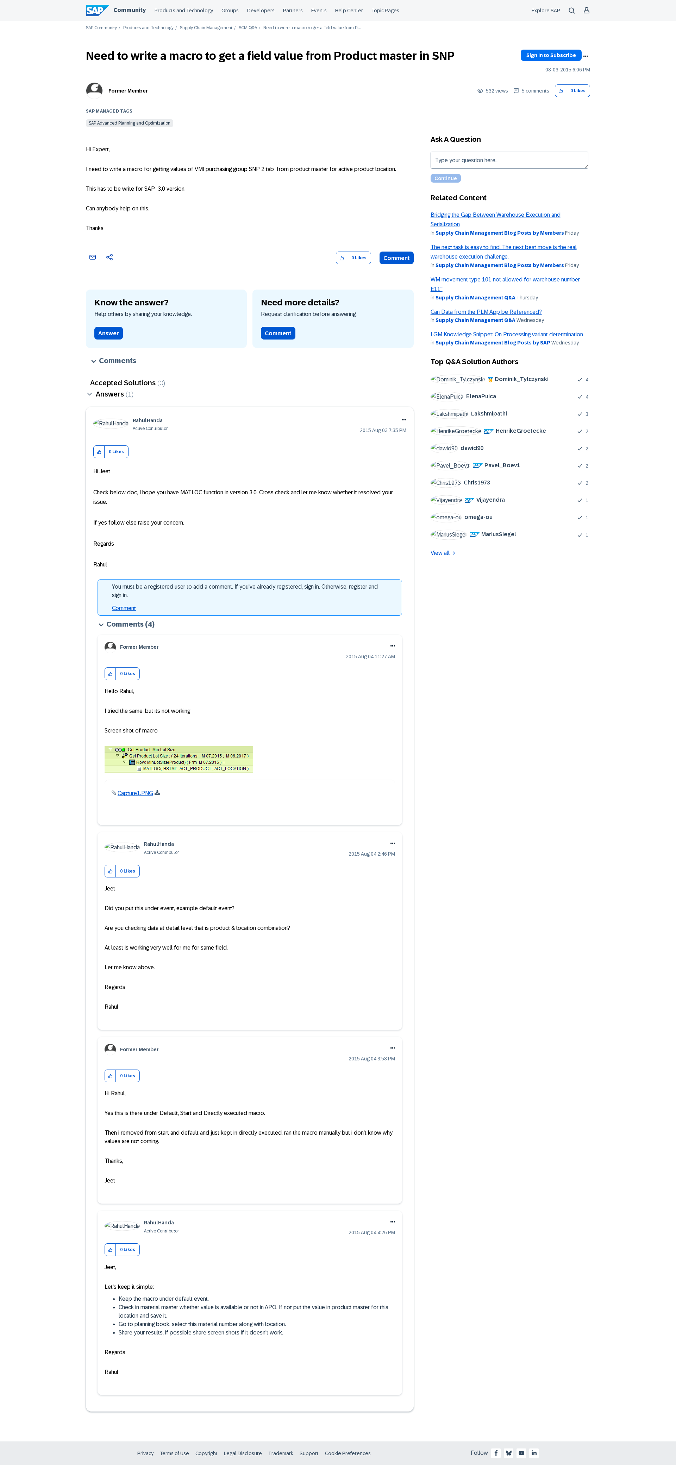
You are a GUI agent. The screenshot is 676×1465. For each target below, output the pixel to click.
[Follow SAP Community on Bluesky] (509, 1453)
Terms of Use (174, 1453)
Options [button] (585, 56)
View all (440, 553)
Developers (261, 10)
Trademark (280, 1453)
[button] (560, 91)
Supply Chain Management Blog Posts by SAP (493, 342)
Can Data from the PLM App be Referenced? (486, 312)
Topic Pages (385, 10)
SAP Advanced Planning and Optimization (129, 123)
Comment (396, 258)
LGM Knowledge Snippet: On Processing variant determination (507, 334)
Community (129, 10)
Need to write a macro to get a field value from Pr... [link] (312, 28)
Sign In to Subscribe (551, 55)
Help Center (349, 10)
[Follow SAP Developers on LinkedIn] (534, 1453)
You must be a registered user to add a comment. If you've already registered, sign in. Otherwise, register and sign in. (245, 591)
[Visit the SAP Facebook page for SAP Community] (496, 1453)
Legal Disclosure (243, 1453)
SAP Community (101, 28)
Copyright (206, 1453)
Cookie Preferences (348, 1453)
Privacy (145, 1453)
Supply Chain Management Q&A (475, 297)
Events (319, 10)
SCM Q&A (248, 28)
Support (309, 1453)
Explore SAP (546, 10)
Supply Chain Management (206, 28)
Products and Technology (184, 10)
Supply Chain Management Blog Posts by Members (500, 233)
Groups (230, 10)
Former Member (128, 91)
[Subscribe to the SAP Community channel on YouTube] (521, 1453)
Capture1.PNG (135, 793)
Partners (293, 10)
